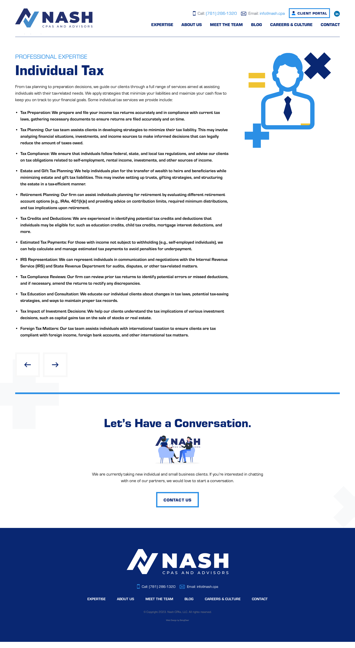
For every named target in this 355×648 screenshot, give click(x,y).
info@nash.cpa (272, 13)
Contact (330, 24)
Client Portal (312, 13)
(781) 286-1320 (221, 13)
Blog (256, 24)
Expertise (162, 24)
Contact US (177, 500)
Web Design (171, 620)
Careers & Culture (291, 24)
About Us (191, 24)
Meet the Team (226, 24)
